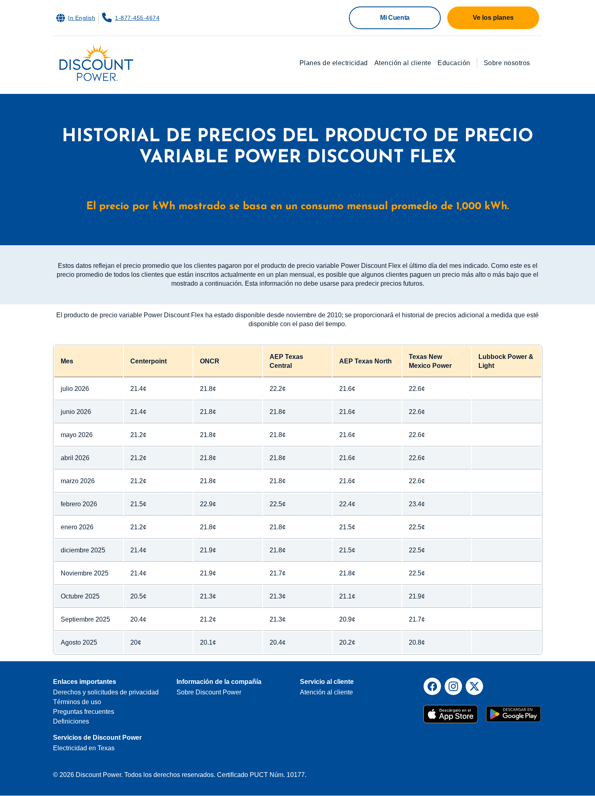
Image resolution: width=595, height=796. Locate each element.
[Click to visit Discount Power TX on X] (474, 686)
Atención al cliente (402, 62)
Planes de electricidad (334, 62)
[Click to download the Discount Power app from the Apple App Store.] (451, 710)
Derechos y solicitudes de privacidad (106, 692)
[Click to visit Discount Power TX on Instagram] (453, 686)
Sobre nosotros (507, 62)
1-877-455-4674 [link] (137, 18)
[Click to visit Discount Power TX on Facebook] (432, 686)
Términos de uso (77, 701)
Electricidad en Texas (84, 748)
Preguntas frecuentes (83, 711)
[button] (395, 17)
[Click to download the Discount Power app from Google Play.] (513, 710)
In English (81, 18)
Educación (454, 62)
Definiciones (71, 721)
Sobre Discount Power (208, 692)
